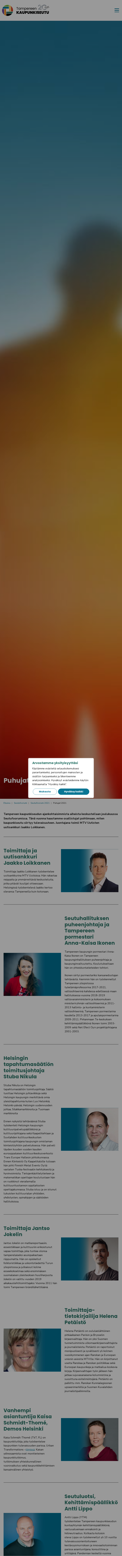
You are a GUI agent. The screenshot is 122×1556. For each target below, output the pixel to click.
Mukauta (45, 791)
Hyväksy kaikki (73, 791)
